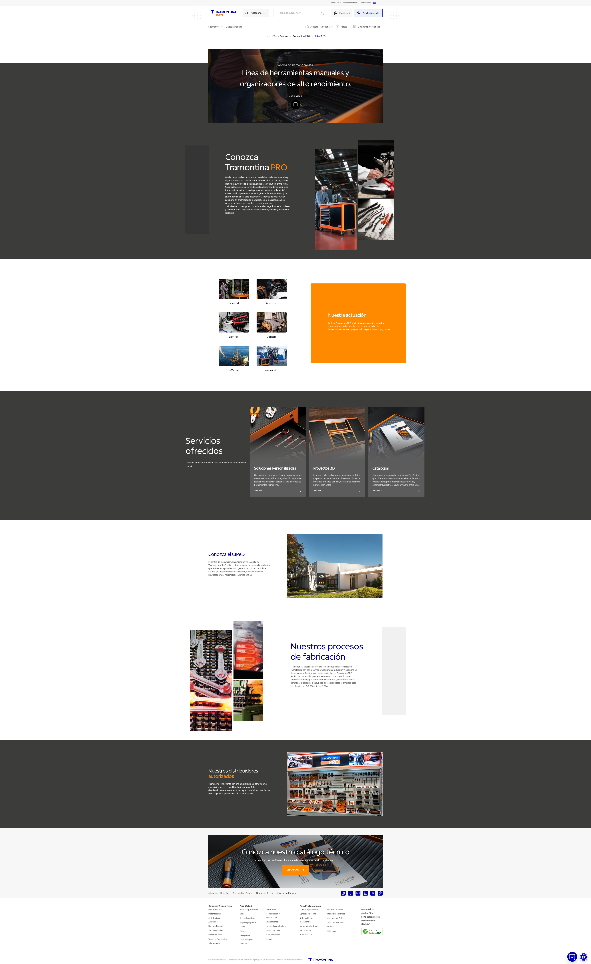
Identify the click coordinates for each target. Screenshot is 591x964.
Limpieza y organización (249, 923)
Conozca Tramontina (320, 27)
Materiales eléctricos (336, 914)
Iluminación (271, 910)
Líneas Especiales (234, 27)
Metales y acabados (335, 910)
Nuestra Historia (215, 910)
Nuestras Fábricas (215, 926)
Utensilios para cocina (248, 910)
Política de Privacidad (217, 960)
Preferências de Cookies (239, 960)
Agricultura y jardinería (309, 926)
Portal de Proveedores (370, 917)
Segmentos (213, 27)
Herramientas (272, 922)
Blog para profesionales (369, 27)
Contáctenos (365, 3)
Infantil (269, 939)
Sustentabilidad (214, 914)
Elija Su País (365, 924)
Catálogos (331, 931)
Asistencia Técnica (286, 893)
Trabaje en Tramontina (217, 939)
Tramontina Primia (242, 893)
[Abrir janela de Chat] (572, 957)
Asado (242, 927)
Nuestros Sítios (264, 893)
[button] (583, 957)
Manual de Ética (367, 910)
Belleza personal (273, 931)
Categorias (257, 13)
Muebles (243, 931)
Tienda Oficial (335, 3)
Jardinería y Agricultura (275, 926)
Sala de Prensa (214, 943)
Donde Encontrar (350, 3)
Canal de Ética (367, 913)
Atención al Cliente (218, 893)
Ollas (241, 914)
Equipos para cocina (308, 914)
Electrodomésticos (247, 918)
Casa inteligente (273, 935)
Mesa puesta (244, 935)
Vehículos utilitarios (335, 923)
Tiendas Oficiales (215, 931)
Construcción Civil (334, 918)
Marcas (343, 27)
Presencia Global (215, 935)
